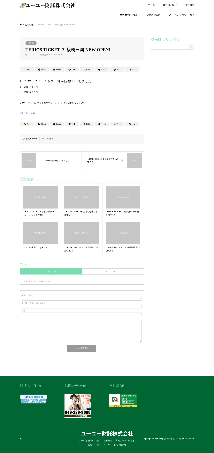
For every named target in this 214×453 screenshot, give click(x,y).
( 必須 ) (27, 295)
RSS (21, 438)
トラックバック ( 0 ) (112, 271)
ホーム (151, 5)
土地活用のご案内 (129, 15)
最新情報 (31, 43)
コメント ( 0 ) (51, 271)
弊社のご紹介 (170, 5)
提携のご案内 (154, 15)
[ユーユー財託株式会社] (48, 5)
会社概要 (189, 5)
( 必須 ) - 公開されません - (35, 303)
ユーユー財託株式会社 (107, 433)
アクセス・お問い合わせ (181, 15)
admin (34, 139)
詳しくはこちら (27, 113)
